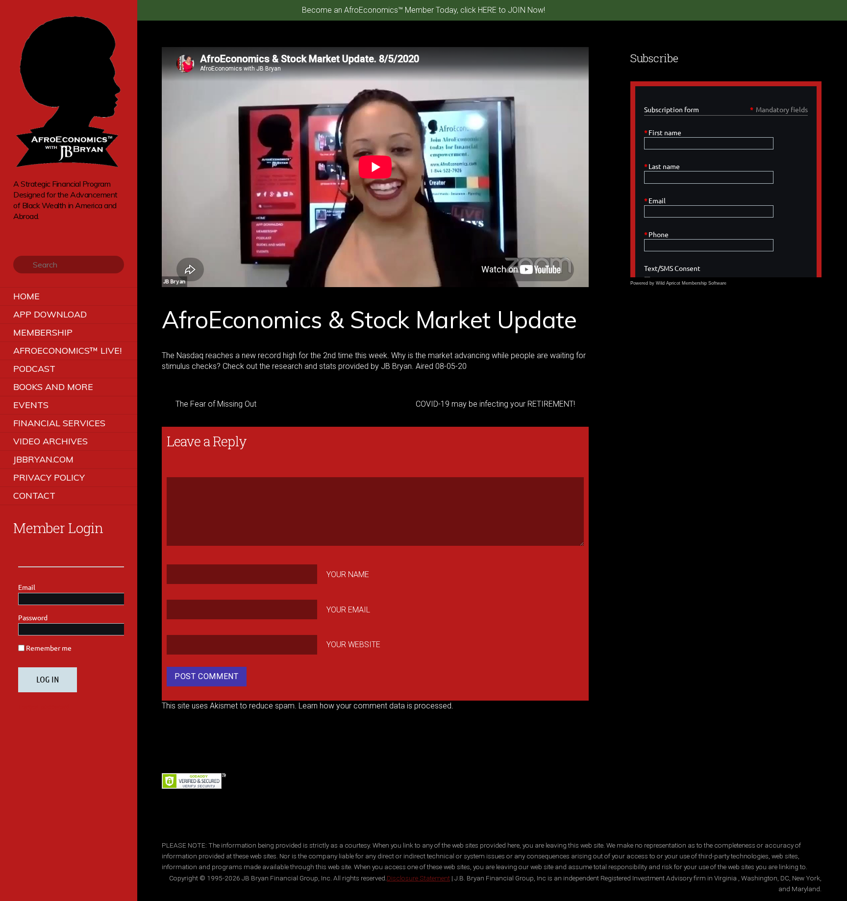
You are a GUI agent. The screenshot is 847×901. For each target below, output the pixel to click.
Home (26, 296)
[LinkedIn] (59, 231)
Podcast (34, 368)
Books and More (53, 386)
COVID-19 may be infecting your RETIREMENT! (495, 404)
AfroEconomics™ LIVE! (67, 350)
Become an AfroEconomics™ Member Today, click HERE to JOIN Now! (423, 10)
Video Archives (50, 441)
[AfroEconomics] (68, 164)
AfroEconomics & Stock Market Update (369, 319)
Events (31, 405)
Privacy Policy (49, 477)
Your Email (348, 609)
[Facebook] (32, 231)
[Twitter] (18, 231)
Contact (34, 495)
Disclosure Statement (418, 878)
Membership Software (704, 283)
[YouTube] (46, 231)
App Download (50, 314)
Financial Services (59, 423)
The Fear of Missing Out (215, 404)
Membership (43, 332)
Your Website (353, 644)
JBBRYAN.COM (43, 459)
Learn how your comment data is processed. (376, 705)
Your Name (347, 574)
